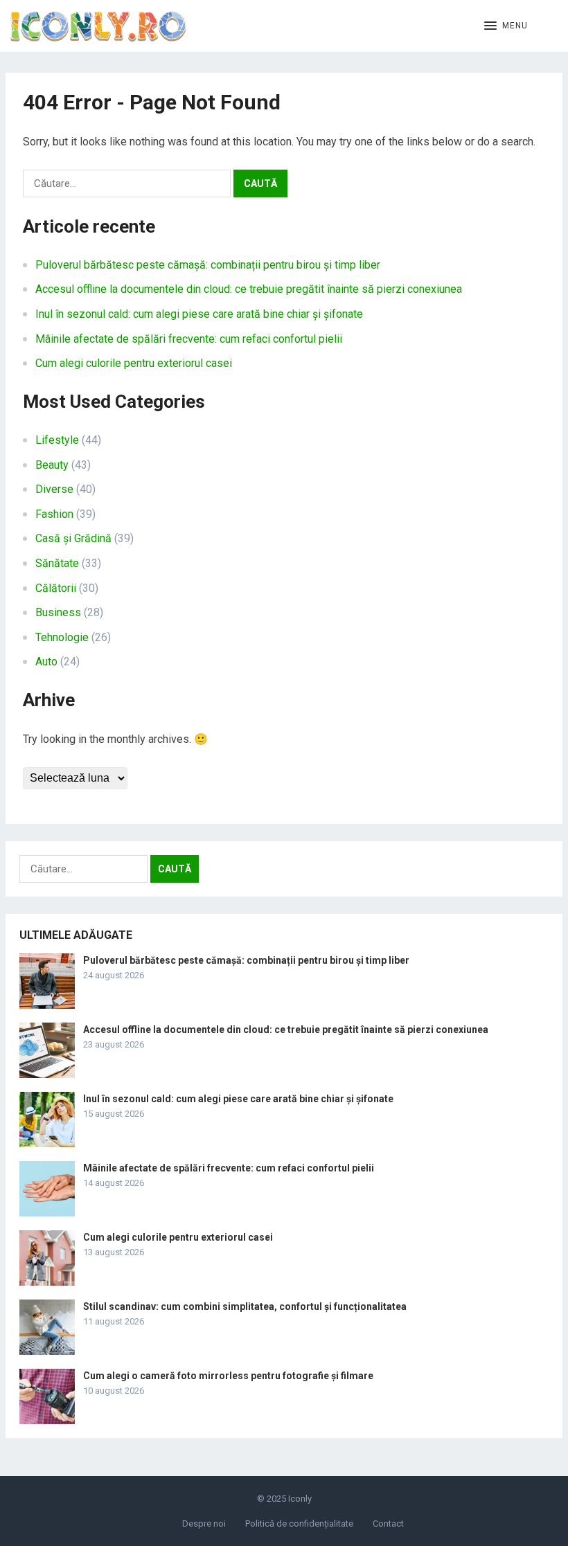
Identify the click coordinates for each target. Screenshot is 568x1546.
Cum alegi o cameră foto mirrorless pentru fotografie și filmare (228, 1375)
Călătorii (55, 588)
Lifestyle (57, 440)
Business (58, 612)
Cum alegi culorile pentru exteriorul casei (133, 363)
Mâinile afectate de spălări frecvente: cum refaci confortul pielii (188, 338)
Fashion (54, 514)
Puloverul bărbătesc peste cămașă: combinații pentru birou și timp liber (207, 264)
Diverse (54, 489)
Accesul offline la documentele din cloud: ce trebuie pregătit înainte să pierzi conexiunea (248, 289)
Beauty (52, 464)
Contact (388, 1523)
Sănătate (57, 563)
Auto (46, 661)
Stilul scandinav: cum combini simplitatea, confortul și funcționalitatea (245, 1306)
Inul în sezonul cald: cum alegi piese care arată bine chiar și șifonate (199, 314)
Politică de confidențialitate (299, 1523)
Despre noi (204, 1523)
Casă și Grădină (73, 538)
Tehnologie (62, 637)
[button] (506, 26)
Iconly (300, 1498)
